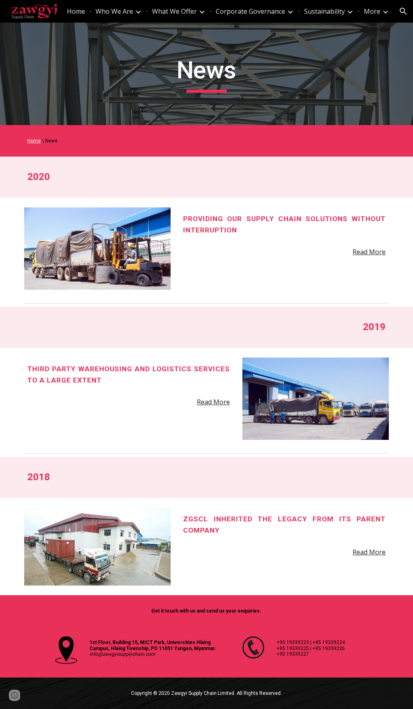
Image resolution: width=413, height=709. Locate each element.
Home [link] (76, 11)
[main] (206, 74)
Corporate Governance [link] (250, 11)
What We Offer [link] (174, 11)
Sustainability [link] (324, 11)
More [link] (372, 11)
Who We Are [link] (114, 11)
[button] (403, 11)
